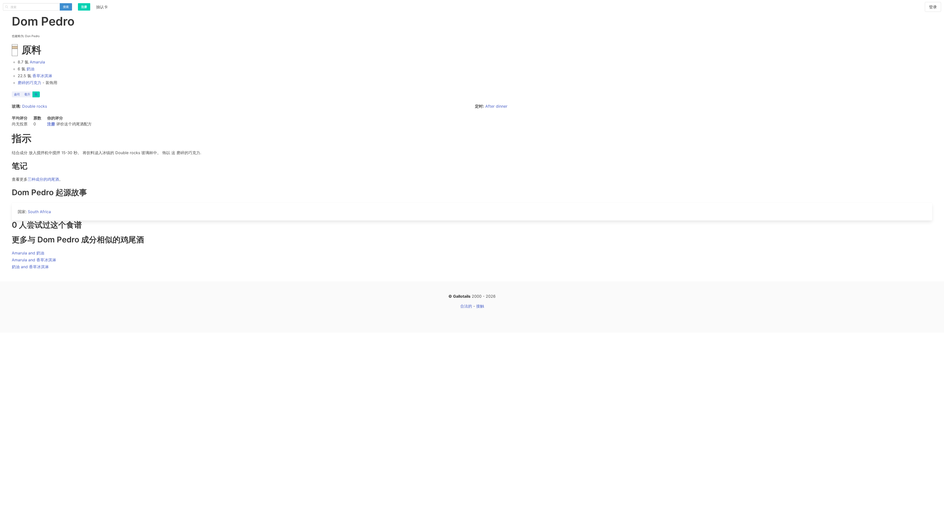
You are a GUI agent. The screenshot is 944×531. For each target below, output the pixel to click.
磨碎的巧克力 (29, 82)
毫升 (27, 94)
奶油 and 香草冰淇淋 (30, 266)
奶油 (30, 68)
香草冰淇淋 (42, 75)
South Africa (39, 211)
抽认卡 (102, 6)
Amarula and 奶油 (28, 253)
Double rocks (34, 106)
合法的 (466, 306)
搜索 (66, 7)
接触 (480, 306)
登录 (933, 6)
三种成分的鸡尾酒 (43, 179)
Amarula (37, 61)
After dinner (496, 106)
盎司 (17, 94)
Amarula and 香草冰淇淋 (34, 259)
